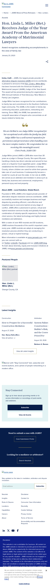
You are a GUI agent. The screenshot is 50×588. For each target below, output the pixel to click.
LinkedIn (14, 243)
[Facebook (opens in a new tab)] (17, 530)
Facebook (23, 243)
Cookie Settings (26, 510)
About (4, 518)
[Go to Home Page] (8, 472)
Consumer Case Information (31, 502)
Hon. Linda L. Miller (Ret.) (35, 83)
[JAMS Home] (11, 5)
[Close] (46, 570)
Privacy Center (26, 514)
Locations (5, 506)
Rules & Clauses (8, 502)
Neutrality (24, 506)
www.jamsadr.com (35, 237)
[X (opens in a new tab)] (8, 531)
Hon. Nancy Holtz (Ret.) (10, 335)
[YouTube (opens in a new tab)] (13, 531)
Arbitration (38, 318)
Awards (5, 17)
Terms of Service (27, 518)
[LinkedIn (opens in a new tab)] (4, 531)
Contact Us (25, 498)
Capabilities (6, 510)
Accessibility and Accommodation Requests (33, 522)
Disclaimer (24, 494)
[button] (47, 61)
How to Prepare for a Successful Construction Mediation (17, 324)
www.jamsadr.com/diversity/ (22, 248)
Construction (6, 318)
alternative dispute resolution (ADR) (16, 81)
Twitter (7, 243)
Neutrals (5, 494)
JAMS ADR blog (40, 243)
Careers (5, 514)
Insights (4, 498)
